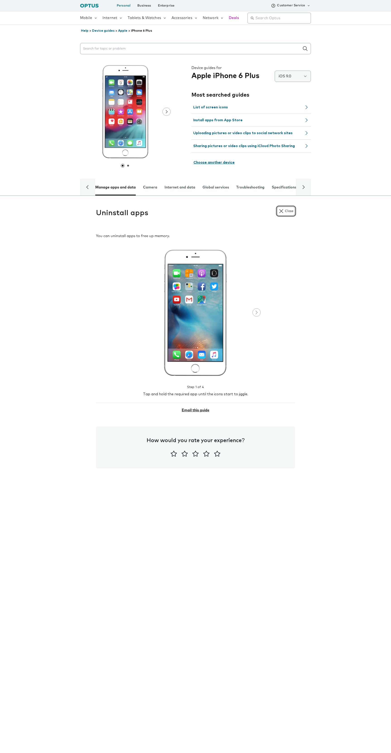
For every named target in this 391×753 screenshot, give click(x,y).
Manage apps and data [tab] (115, 187)
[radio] (173, 453)
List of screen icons (210, 107)
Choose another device (214, 162)
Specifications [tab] (284, 187)
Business (144, 5)
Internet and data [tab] (180, 187)
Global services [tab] (216, 187)
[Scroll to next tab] (303, 187)
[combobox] (282, 18)
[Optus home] (89, 5)
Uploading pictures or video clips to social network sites (243, 133)
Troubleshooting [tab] (250, 187)
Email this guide (195, 410)
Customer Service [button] (291, 5)
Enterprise (166, 5)
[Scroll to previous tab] (87, 187)
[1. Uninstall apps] (195, 313)
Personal (124, 5)
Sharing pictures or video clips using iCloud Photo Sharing (244, 146)
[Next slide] (166, 112)
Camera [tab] (150, 187)
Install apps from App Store (218, 120)
